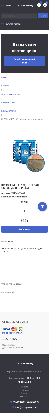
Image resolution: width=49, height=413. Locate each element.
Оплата (24, 387)
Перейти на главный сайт (24, 61)
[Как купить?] (42, 206)
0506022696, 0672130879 (26, 402)
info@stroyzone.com (26, 407)
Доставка (24, 390)
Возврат (24, 393)
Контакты (24, 396)
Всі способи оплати (12, 333)
